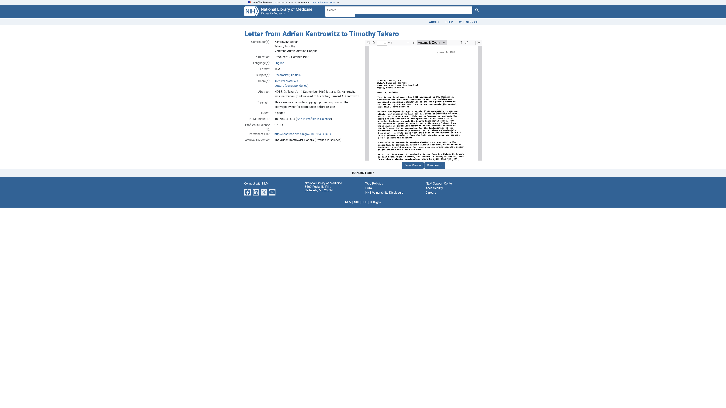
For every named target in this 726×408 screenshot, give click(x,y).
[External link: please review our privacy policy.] (247, 192)
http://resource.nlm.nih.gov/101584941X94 (303, 134)
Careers (431, 192)
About (434, 22)
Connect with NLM (256, 183)
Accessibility (434, 188)
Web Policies (374, 183)
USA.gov (375, 202)
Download (433, 165)
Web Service (468, 22)
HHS (364, 202)
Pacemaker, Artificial (288, 75)
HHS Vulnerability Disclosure (384, 192)
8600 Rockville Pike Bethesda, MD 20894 (319, 188)
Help (449, 22)
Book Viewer (412, 165)
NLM (348, 202)
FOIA (368, 188)
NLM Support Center (439, 183)
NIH (356, 202)
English (279, 63)
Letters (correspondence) (291, 85)
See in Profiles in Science (314, 119)
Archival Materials (286, 81)
